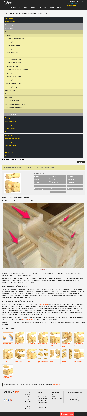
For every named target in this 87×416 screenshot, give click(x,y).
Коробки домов (9, 28)
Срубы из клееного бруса (12, 100)
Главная (13, 7)
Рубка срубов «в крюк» (12, 52)
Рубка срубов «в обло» (12, 80)
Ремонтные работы (10, 125)
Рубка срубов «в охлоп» (13, 73)
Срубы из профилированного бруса (15, 104)
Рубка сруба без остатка (13, 49)
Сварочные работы (10, 142)
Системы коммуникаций (11, 131)
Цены (80, 162)
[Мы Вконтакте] (4, 400)
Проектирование (9, 118)
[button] (67, 414)
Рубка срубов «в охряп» (14, 76)
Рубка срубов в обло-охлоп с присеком (17, 69)
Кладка (7, 111)
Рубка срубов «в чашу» (12, 66)
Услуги (25, 7)
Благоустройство (9, 149)
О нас (19, 7)
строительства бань (42, 304)
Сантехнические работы (11, 135)
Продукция (33, 7)
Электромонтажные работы (12, 138)
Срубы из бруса (9, 97)
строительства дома (28, 319)
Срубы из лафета (10, 93)
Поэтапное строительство (12, 21)
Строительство (9, 18)
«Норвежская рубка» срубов (14, 62)
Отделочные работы (10, 121)
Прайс (28, 403)
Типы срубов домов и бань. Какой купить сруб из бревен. (22, 13)
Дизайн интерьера (10, 128)
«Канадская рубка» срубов (13, 83)
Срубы (6, 31)
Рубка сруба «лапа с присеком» (15, 38)
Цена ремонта (42, 7)
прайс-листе (56, 384)
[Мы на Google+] (11, 400)
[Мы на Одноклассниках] (6, 400)
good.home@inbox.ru (72, 3)
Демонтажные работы (11, 145)
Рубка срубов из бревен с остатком (16, 87)
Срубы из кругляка (10, 90)
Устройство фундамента (11, 25)
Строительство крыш (10, 114)
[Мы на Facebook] (8, 400)
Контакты (59, 7)
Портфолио (52, 7)
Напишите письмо (71, 5)
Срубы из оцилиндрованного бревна (15, 107)
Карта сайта (39, 414)
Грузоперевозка (9, 152)
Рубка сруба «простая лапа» (14, 55)
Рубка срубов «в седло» (13, 42)
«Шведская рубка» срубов (13, 59)
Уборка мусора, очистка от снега (14, 156)
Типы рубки (8, 35)
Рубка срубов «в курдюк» (13, 45)
